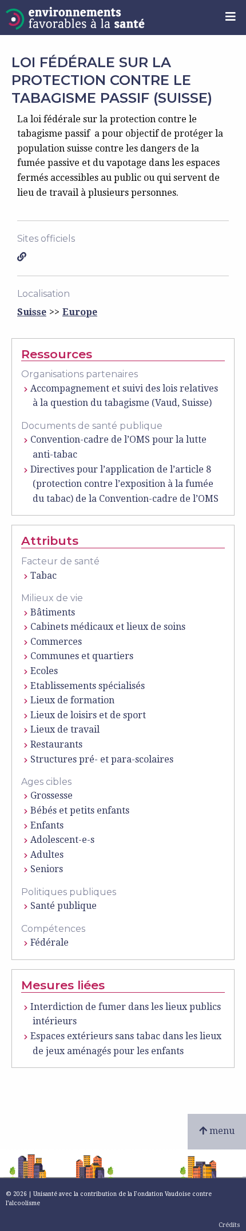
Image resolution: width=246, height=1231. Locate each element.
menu (221, 1130)
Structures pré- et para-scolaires (101, 759)
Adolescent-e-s (62, 839)
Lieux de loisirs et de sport (88, 715)
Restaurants (56, 744)
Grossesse (51, 795)
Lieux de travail (65, 729)
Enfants (47, 825)
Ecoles (44, 670)
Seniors (46, 869)
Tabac (43, 575)
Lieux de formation (72, 700)
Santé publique (63, 905)
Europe (79, 312)
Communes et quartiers (81, 656)
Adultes (47, 854)
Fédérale (49, 942)
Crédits (229, 1225)
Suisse (31, 312)
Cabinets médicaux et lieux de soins (107, 626)
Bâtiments (52, 612)
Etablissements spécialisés (87, 685)
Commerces (56, 641)
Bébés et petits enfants (79, 810)
